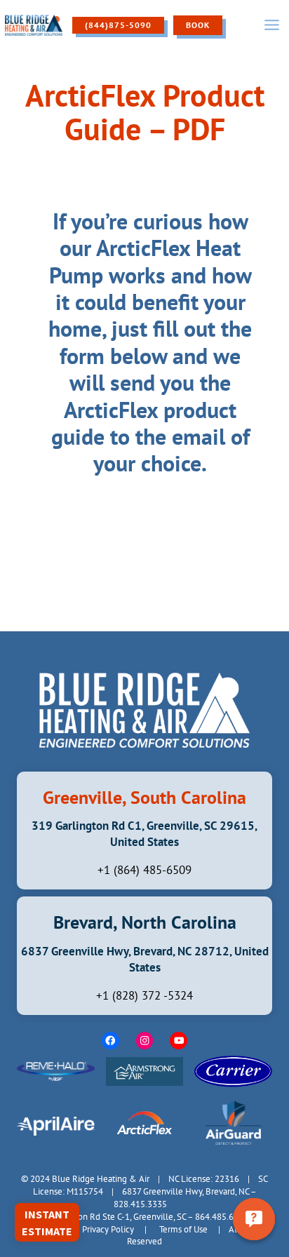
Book (198, 25)
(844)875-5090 (118, 25)
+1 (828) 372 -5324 (144, 995)
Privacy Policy (108, 1229)
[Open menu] (271, 25)
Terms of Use (183, 1229)
